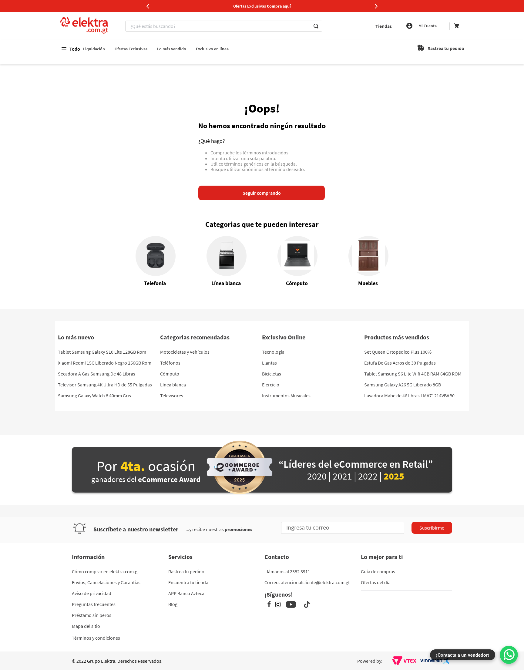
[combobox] (224, 26)
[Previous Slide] (148, 6)
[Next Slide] (376, 6)
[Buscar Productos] (316, 26)
